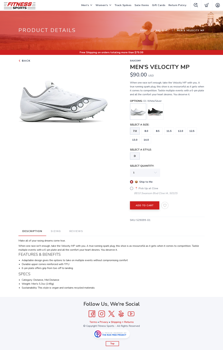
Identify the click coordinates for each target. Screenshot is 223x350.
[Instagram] (102, 314)
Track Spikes (123, 5)
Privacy (104, 322)
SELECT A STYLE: (141, 149)
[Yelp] (121, 314)
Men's (85, 5)
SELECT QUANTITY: (142, 166)
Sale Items (142, 5)
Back (26, 61)
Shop (144, 30)
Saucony (162, 30)
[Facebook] (92, 314)
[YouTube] (131, 314)
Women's (102, 5)
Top (112, 343)
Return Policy (177, 5)
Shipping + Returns (122, 322)
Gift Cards (159, 5)
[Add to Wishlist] (164, 205)
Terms (93, 322)
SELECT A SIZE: (139, 124)
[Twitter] (111, 314)
